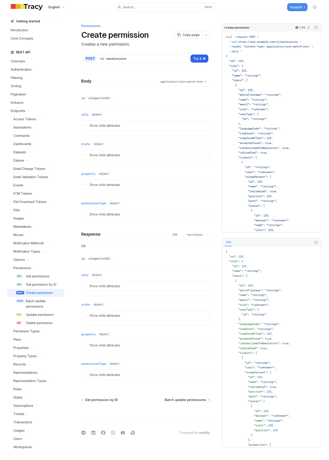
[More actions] (206, 35)
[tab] (228, 242)
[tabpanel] (271, 346)
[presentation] (39, 237)
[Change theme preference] (314, 7)
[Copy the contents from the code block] (316, 28)
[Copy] (185, 58)
